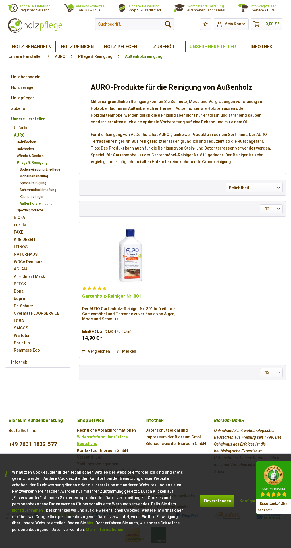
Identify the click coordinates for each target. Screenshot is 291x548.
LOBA (19, 320)
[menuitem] (266, 8)
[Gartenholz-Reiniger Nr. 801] (129, 255)
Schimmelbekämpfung (38, 190)
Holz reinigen (23, 87)
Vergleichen (98, 351)
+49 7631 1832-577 (33, 444)
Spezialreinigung (33, 183)
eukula (20, 224)
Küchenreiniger (31, 197)
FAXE (18, 232)
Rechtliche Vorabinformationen (106, 430)
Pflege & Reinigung (32, 163)
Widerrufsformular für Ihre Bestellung (102, 440)
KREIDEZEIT (25, 239)
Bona (19, 291)
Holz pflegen (23, 98)
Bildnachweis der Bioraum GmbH (176, 443)
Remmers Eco (27, 350)
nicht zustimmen (27, 510)
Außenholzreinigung (36, 203)
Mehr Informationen (104, 529)
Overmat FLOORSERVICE (36, 313)
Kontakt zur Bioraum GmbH (102, 450)
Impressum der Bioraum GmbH (174, 437)
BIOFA (19, 217)
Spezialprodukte (30, 210)
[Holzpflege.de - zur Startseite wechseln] (35, 25)
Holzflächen (26, 142)
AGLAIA (21, 269)
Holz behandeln (25, 77)
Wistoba (21, 335)
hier (90, 523)
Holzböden (25, 149)
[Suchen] (168, 24)
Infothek (19, 362)
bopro (19, 298)
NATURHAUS (26, 254)
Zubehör (19, 108)
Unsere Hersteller (28, 119)
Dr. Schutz (23, 306)
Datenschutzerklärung (167, 430)
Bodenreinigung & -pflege (40, 169)
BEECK (20, 284)
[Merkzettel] (205, 24)
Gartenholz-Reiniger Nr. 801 (111, 296)
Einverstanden (217, 501)
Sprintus (22, 343)
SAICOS (21, 328)
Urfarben (22, 127)
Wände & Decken (30, 156)
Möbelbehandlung (34, 176)
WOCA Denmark (28, 261)
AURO (19, 135)
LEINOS (21, 247)
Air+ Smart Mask (29, 276)
